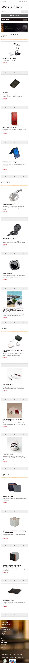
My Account (3, 644)
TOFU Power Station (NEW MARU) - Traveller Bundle (12, 420)
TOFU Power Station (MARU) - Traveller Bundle (13, 351)
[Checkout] (26, 1)
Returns (3, 633)
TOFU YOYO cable (8, 454)
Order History (4, 646)
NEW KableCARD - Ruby (9, 127)
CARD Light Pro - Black (9, 58)
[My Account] (20, 1)
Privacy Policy (4, 626)
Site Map (3, 634)
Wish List (3, 647)
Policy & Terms (4, 627)
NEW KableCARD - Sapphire (10, 162)
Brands (2, 638)
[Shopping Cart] (24, 1)
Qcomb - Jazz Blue (8, 496)
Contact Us (3, 631)
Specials (3, 640)
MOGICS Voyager (7, 273)
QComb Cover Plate (8, 600)
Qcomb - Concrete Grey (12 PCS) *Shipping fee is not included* (12, 566)
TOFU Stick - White (8, 385)
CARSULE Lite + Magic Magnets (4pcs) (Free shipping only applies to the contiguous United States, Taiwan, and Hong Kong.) (13, 310)
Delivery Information (5, 624)
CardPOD (5, 92)
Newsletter (3, 649)
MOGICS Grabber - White (9, 204)
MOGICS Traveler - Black (9, 239)
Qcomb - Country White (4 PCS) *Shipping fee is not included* (14, 531)
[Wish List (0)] (22, 1)
